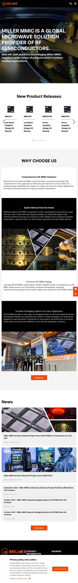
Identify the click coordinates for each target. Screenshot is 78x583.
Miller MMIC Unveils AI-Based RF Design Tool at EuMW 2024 (28, 476)
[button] (74, 122)
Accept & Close (60, 569)
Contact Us (39, 378)
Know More (39, 528)
